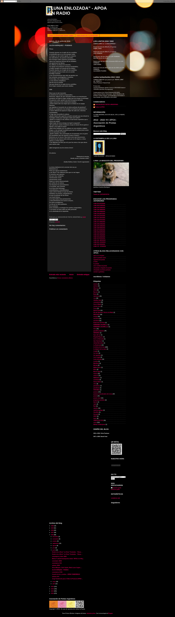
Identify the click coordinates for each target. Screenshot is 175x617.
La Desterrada (97, 345)
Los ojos (95, 353)
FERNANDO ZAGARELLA (100, 324)
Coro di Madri (97, 304)
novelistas (96, 379)
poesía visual (97, 398)
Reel (94, 406)
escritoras (96, 318)
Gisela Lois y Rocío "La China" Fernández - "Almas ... (67, 552)
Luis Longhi (96, 357)
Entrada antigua (83, 274)
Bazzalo (95, 292)
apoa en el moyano (98, 255)
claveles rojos (97, 300)
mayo (54, 581)
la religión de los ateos (99, 349)
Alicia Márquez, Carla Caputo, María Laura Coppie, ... (67, 567)
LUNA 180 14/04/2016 (99, 244)
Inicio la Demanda (98, 339)
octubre (54, 541)
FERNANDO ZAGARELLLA (100, 326)
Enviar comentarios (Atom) (65, 278)
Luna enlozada (97, 359)
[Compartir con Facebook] (55, 219)
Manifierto (96, 363)
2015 (52, 586)
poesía (95, 396)
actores (95, 284)
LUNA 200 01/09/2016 (99, 205)
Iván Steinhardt (97, 341)
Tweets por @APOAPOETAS (101, 194)
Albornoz (96, 288)
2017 (52, 532)
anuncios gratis (115, 489)
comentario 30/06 (57, 561)
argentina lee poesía (99, 259)
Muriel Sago (96, 371)
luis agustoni (97, 355)
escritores (96, 320)
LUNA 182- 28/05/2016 (99, 240)
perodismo (96, 388)
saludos (95, 408)
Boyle (95, 294)
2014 (52, 589)
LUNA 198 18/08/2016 (99, 209)
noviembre (55, 539)
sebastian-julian (90, 613)
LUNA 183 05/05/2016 (99, 238)
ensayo (95, 316)
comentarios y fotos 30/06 (59, 556)
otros (94, 383)
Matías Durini (97, 367)
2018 (52, 530)
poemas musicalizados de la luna (102, 394)
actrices (95, 286)
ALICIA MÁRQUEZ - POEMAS (60, 570)
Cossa (95, 308)
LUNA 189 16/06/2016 (99, 226)
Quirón (95, 402)
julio (53, 548)
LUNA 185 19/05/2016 (99, 234)
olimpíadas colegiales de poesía (102, 268)
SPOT (95, 416)
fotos (94, 328)
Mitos (95, 369)
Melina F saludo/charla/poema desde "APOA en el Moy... (68, 558)
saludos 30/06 (56, 565)
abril (53, 583)
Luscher (95, 361)
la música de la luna (99, 347)
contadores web (115, 498)
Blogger (110, 613)
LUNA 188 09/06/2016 (99, 228)
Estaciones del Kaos (99, 322)
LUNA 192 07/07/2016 (99, 219)
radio (94, 404)
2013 (52, 591)
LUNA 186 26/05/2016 (99, 232)
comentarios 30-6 (57, 563)
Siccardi (95, 414)
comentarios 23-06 (57, 572)
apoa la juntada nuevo (99, 257)
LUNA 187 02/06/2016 (99, 230)
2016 (52, 534)
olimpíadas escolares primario (102, 270)
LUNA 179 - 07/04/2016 (99, 246)
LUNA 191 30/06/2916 (99, 221)
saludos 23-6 (55, 576)
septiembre (55, 543)
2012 (52, 593)
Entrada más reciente (57, 274)
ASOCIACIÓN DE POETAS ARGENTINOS (106, 104)
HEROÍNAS (96, 332)
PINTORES (96, 390)
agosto (54, 545)
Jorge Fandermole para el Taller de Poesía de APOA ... (67, 578)
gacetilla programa (98, 330)
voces (95, 422)
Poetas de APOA (100, 107)
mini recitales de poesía (100, 265)
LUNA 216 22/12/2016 (99, 203)
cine (94, 298)
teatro (95, 418)
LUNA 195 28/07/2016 (99, 213)
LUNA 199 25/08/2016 (99, 207)
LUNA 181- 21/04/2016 (99, 242)
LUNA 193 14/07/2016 (99, 217)
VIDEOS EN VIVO (98, 420)
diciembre (55, 536)
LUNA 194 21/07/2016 (99, 215)
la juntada (96, 263)
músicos (95, 375)
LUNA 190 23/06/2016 (99, 224)
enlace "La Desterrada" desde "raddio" (61, 35)
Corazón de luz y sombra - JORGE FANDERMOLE (66, 574)
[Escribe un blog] (52, 219)
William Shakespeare (99, 424)
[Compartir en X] (54, 219)
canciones (96, 296)
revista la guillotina (98, 272)
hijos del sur (97, 335)
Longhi (95, 351)
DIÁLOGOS (96, 314)
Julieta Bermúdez (98, 343)
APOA (95, 290)
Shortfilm (96, 412)
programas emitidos (99, 400)
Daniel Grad (96, 310)
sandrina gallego (98, 410)
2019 (52, 528)
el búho (95, 261)
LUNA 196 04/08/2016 (99, 211)
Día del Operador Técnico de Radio (103, 312)
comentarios (96, 302)
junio (54, 550)
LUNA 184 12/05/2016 (99, 236)
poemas (57, 222)
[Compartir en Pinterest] (57, 219)
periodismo (96, 385)
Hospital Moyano (98, 337)
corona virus (97, 306)
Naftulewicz (96, 377)
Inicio (71, 274)
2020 (52, 525)
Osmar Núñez (97, 381)
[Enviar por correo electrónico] (50, 219)
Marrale (95, 365)
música (95, 373)
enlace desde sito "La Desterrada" (87, 35)
